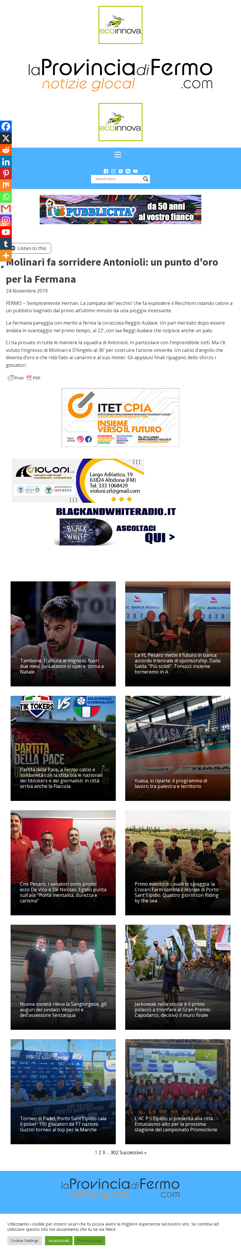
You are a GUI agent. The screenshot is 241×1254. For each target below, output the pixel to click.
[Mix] (6, 185)
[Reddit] (6, 150)
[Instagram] (6, 220)
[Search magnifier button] (146, 179)
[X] (6, 138)
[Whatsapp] (6, 197)
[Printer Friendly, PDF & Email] (24, 377)
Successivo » (133, 1152)
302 (114, 1152)
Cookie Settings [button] (25, 1240)
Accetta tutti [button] (58, 1240)
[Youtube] (6, 232)
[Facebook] (6, 126)
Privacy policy (90, 1240)
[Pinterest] (6, 173)
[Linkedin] (6, 162)
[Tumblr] (6, 244)
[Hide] (2, 267)
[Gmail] (6, 209)
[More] (6, 255)
